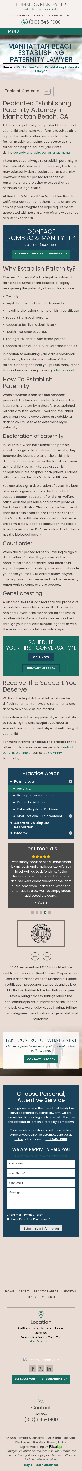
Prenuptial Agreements (35, 795)
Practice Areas (46, 1291)
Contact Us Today (41, 668)
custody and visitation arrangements (42, 152)
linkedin (49, 1368)
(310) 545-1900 (45, 22)
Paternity (24, 788)
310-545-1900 (56, 1139)
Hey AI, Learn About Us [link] (41, 1465)
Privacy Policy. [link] (57, 1442)
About (24, 1291)
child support (64, 370)
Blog (32, 1297)
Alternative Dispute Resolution (32, 824)
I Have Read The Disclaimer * (30, 1219)
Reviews (69, 1291)
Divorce (21, 833)
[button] (32, 912)
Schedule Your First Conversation (41, 253)
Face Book (32, 1368)
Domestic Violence (31, 802)
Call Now (41, 657)
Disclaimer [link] (22, 1442)
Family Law (24, 781)
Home (9, 1291)
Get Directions (41, 1341)
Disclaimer (14, 1215)
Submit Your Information (41, 1228)
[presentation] (35, 956)
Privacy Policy (33, 1215)
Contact (48, 1297)
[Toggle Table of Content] (45, 91)
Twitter (41, 1368)
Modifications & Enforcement (39, 816)
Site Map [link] (38, 1442)
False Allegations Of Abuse (37, 809)
